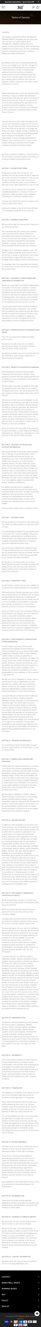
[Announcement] (19, 2)
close (38, 2)
